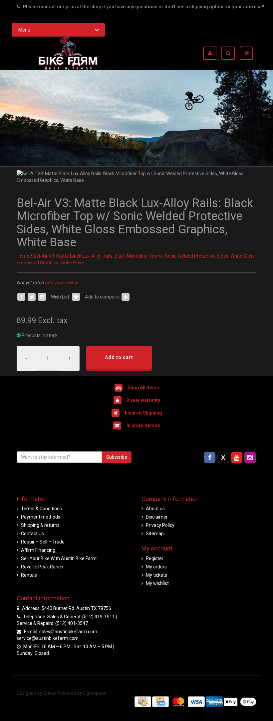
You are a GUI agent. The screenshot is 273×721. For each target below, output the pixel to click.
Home (23, 256)
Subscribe (116, 457)
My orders (156, 566)
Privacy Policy (160, 525)
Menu (24, 30)
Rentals (29, 575)
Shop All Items (143, 387)
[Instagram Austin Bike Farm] (250, 457)
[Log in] (212, 53)
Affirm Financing (38, 550)
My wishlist (157, 583)
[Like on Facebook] (21, 297)
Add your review (61, 282)
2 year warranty (143, 400)
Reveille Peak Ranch (42, 566)
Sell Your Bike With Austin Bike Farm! (59, 558)
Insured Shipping (143, 412)
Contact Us (32, 533)
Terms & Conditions (41, 508)
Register (154, 558)
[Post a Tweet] (31, 297)
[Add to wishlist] (76, 297)
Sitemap (155, 533)
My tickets (156, 575)
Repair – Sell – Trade (43, 541)
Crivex (49, 693)
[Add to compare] (125, 297)
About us (155, 508)
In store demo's (143, 425)
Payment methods (40, 517)
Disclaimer (157, 517)
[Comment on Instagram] (42, 297)
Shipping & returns (40, 525)
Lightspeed (95, 693)
